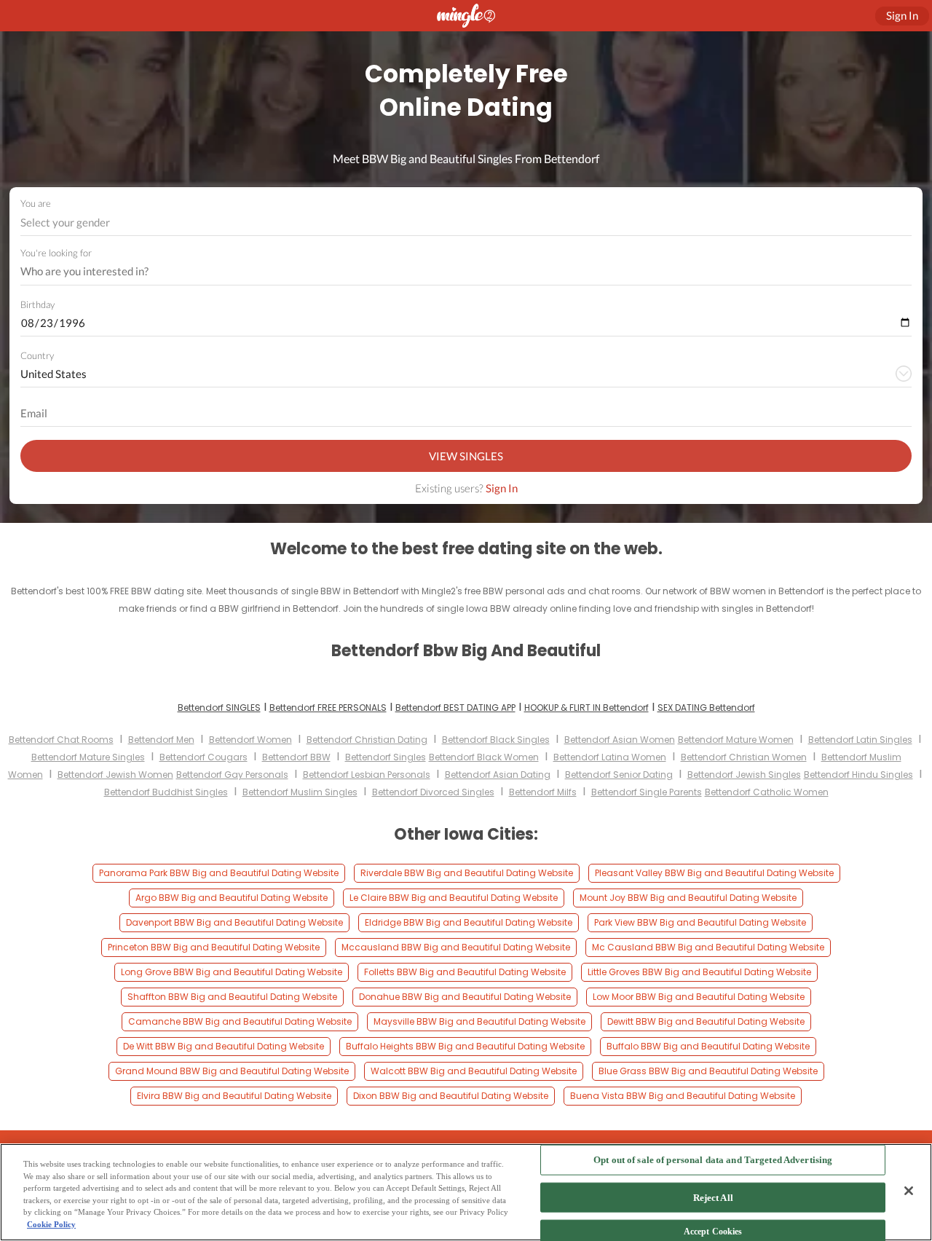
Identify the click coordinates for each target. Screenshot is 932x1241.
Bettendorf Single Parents (646, 792)
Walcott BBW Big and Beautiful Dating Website (474, 1071)
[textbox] (464, 222)
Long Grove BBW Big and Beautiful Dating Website (231, 972)
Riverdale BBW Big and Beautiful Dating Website (466, 873)
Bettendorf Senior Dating (619, 774)
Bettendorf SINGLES (219, 707)
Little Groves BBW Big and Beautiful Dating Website (699, 972)
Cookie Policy (51, 1224)
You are (35, 203)
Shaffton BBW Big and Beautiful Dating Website (232, 996)
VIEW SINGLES (466, 455)
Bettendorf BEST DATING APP (455, 707)
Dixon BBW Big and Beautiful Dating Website (450, 1096)
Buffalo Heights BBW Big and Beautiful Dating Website (465, 1046)
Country (37, 355)
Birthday (37, 304)
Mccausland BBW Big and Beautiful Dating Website (455, 947)
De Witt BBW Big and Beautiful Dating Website (223, 1046)
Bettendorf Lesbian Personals (366, 774)
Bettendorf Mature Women (736, 739)
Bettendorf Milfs (543, 792)
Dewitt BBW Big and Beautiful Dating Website (706, 1021)
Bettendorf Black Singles (496, 739)
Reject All (713, 1196)
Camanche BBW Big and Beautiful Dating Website (240, 1021)
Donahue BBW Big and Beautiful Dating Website (465, 996)
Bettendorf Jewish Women (115, 774)
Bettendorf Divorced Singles (433, 792)
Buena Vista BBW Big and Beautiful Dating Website (682, 1096)
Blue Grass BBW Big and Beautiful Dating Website (708, 1071)
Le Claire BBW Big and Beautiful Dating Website (454, 897)
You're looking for (56, 253)
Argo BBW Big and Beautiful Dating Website (231, 897)
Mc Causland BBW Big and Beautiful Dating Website (708, 947)
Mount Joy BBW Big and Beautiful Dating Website (688, 897)
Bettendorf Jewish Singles (744, 774)
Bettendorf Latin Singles (860, 739)
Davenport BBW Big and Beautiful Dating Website (234, 922)
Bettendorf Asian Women (619, 739)
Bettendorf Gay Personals (232, 774)
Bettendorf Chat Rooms (61, 739)
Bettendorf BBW (296, 757)
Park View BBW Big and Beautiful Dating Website (700, 922)
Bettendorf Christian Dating (367, 739)
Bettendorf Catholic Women (767, 792)
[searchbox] (456, 271)
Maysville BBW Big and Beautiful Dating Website (479, 1021)
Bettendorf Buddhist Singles (166, 792)
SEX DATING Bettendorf (706, 707)
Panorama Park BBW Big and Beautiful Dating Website (219, 873)
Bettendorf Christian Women (744, 757)
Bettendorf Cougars (203, 757)
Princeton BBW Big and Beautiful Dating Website (214, 947)
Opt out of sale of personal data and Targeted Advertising (712, 1159)
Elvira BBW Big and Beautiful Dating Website (234, 1096)
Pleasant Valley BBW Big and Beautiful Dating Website (714, 873)
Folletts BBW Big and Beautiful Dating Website (465, 972)
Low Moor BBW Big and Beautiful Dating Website (699, 996)
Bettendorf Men (161, 739)
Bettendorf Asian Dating (497, 774)
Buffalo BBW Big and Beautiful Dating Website (708, 1046)
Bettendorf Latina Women (609, 757)
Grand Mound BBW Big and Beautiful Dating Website (232, 1071)
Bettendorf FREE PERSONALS (328, 707)
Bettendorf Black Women (484, 757)
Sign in (902, 15)
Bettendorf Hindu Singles (858, 774)
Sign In (502, 488)
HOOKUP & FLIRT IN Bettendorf (586, 707)
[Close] (909, 1191)
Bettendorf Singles (385, 757)
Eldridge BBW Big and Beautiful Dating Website (468, 922)
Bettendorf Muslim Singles (300, 792)
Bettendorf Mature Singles (88, 757)
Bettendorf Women (250, 739)
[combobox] (466, 222)
